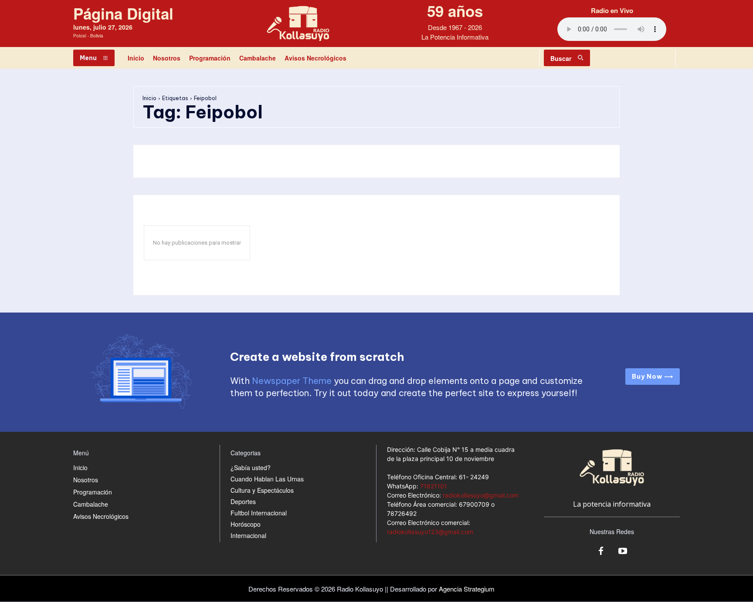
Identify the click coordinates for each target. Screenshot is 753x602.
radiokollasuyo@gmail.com (481, 495)
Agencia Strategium (467, 588)
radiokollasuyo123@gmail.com (430, 531)
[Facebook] (601, 551)
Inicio (149, 98)
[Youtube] (622, 551)
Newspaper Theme (292, 380)
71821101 (433, 486)
